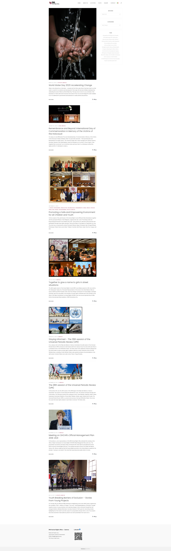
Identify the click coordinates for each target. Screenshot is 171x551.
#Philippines (104, 52)
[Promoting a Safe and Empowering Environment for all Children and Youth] (72, 179)
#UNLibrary (117, 54)
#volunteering (62, 209)
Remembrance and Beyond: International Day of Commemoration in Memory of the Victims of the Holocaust (72, 131)
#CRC (111, 37)
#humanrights (79, 207)
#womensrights (116, 58)
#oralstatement (112, 50)
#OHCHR (93, 207)
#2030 (51, 207)
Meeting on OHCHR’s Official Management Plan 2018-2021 (71, 436)
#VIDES (56, 209)
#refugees (109, 52)
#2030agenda (57, 207)
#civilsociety (115, 35)
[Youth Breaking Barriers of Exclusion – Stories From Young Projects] (72, 476)
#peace (117, 50)
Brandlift (87, 548)
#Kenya (111, 47)
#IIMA (84, 207)
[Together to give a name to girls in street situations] (72, 257)
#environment (105, 39)
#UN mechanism (107, 56)
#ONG (50, 209)
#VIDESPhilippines (105, 58)
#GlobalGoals (71, 207)
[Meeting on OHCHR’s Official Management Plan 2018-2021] (60, 419)
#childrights (110, 35)
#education (64, 207)
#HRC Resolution (115, 41)
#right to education (115, 52)
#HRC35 (103, 41)
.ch (89, 548)
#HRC (113, 39)
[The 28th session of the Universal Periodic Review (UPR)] (65, 371)
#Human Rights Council (109, 45)
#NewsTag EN (109, 49)
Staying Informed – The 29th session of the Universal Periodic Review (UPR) (69, 340)
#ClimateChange (106, 37)
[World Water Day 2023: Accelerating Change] (72, 43)
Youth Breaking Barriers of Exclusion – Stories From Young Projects (70, 499)
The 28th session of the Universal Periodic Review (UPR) (72, 386)
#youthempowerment (112, 60)
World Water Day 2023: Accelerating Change (70, 85)
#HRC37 (107, 41)
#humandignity (107, 43)
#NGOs (88, 207)
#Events (110, 39)
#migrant (104, 49)
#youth (60, 82)
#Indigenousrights (105, 47)
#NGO (114, 49)
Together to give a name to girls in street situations (68, 283)
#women (111, 58)
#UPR (112, 56)
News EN (64, 82)
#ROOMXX (103, 54)
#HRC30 (116, 39)
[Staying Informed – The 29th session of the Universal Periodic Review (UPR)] (65, 320)
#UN (60, 125)
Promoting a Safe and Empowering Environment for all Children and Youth (72, 213)
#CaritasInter (105, 35)
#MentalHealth (116, 47)
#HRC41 (110, 41)
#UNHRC (113, 54)
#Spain (107, 54)
